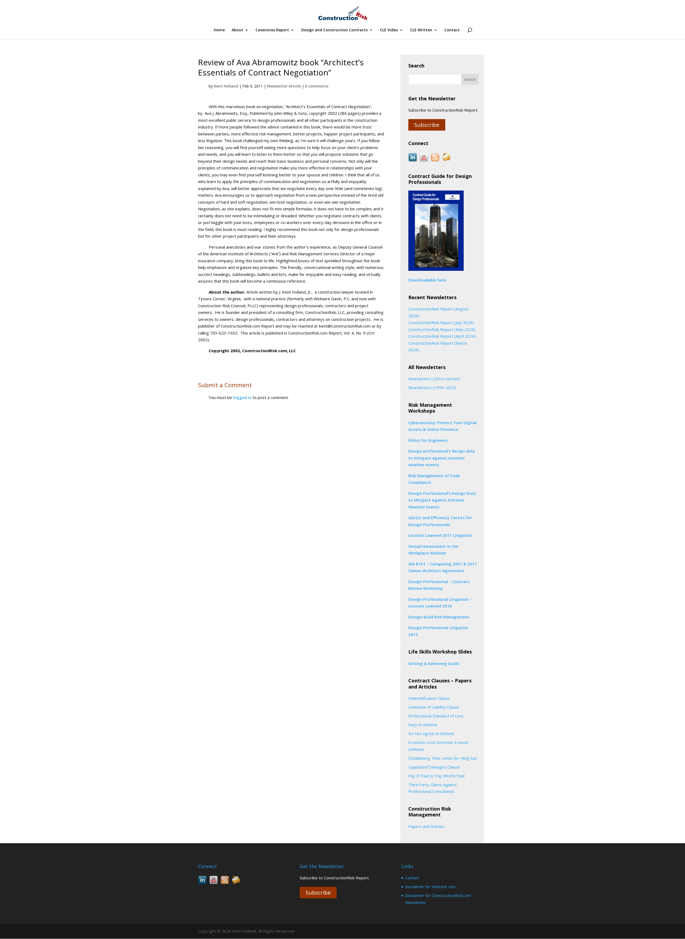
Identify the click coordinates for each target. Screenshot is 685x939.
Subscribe (426, 124)
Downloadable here (427, 280)
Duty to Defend (422, 724)
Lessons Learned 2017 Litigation (440, 535)
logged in (242, 397)
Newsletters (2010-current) (434, 378)
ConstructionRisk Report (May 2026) (441, 329)
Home (219, 30)
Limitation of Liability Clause (433, 707)
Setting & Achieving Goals (433, 663)
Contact (452, 30)
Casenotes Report (272, 30)
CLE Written (421, 30)
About (237, 30)
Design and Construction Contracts (334, 30)
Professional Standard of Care (435, 715)
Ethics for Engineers (428, 440)
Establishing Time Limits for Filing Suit (442, 758)
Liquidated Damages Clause (433, 767)
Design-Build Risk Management (438, 616)
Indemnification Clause (429, 698)
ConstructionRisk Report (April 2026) (442, 336)
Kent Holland (226, 86)
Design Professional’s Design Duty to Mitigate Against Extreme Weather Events (442, 500)
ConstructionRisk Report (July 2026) (441, 322)
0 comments (316, 86)
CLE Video (389, 30)
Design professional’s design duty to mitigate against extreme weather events (441, 457)
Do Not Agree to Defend (431, 733)
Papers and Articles (426, 826)
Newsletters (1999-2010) (432, 387)
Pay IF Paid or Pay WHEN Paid (436, 775)
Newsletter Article (284, 86)
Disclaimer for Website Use (430, 886)
